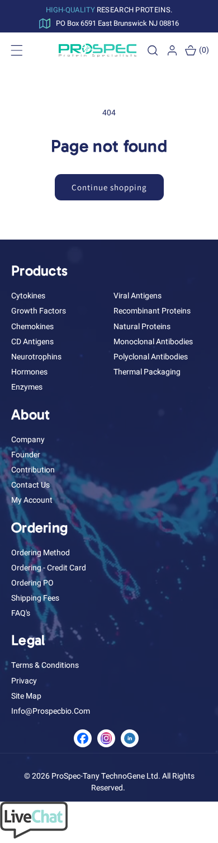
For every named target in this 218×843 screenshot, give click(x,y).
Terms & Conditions (45, 665)
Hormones (29, 372)
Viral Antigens (137, 296)
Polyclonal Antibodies (150, 357)
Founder (25, 455)
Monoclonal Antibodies (153, 342)
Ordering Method (40, 553)
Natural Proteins (141, 326)
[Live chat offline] (34, 836)
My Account (32, 500)
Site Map (26, 696)
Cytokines (28, 296)
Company (28, 440)
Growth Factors (38, 311)
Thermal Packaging (147, 372)
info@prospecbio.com (50, 711)
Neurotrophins (36, 357)
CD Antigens (32, 342)
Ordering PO (32, 583)
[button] (152, 50)
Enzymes (26, 387)
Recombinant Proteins (152, 311)
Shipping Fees (35, 598)
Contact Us (30, 485)
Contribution (33, 470)
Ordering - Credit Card (48, 568)
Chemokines (32, 326)
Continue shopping (109, 187)
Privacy (24, 681)
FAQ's (20, 613)
